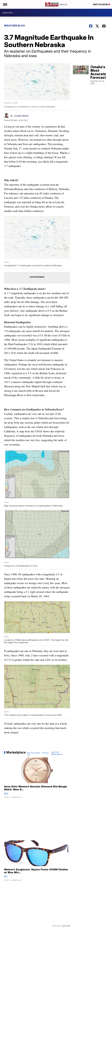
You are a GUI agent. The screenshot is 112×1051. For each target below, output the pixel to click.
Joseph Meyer (21, 115)
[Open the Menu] (5, 4)
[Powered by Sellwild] (66, 926)
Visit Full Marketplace (56, 753)
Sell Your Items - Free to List (38, 754)
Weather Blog (14, 25)
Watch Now (100, 4)
